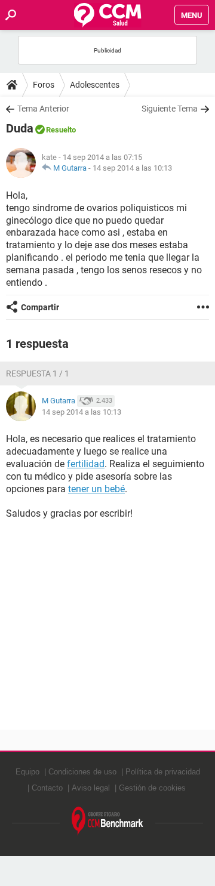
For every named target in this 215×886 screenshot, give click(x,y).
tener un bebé (96, 489)
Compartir (40, 307)
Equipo (27, 771)
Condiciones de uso (82, 771)
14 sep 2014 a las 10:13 (132, 167)
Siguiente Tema (170, 108)
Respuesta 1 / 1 (37, 373)
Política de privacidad (162, 771)
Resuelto (61, 129)
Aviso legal (91, 787)
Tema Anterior (43, 108)
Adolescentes (94, 84)
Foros (43, 84)
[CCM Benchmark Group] (107, 821)
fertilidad (86, 464)
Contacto (47, 787)
